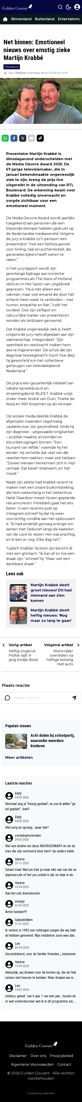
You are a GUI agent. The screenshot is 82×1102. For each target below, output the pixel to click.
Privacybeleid (61, 1056)
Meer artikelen (19, 757)
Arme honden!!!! (16, 912)
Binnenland (21, 19)
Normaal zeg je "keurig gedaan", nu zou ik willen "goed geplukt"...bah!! (40, 806)
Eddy (18, 793)
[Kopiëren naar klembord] (40, 138)
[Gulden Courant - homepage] (17, 6)
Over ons (38, 1056)
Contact (64, 1064)
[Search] (60, 7)
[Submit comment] (74, 698)
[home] (5, 19)
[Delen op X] (22, 138)
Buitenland (44, 19)
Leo (17, 943)
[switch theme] (68, 7)
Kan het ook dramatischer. (23, 893)
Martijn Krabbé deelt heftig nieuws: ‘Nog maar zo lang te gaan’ (51, 615)
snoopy (20, 901)
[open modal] (77, 7)
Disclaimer (18, 1056)
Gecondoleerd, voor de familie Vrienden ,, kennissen (40, 954)
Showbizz (12, 66)
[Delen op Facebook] (13, 138)
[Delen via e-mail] (31, 138)
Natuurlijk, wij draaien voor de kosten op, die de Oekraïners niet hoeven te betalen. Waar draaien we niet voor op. (40, 975)
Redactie (20, 72)
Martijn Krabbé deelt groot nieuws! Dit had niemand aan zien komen (51, 593)
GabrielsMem (24, 920)
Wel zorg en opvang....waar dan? (27, 827)
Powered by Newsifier (41, 1093)
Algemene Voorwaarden (32, 1064)
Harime (20, 859)
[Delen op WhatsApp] (5, 138)
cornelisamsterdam (28, 835)
